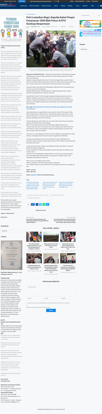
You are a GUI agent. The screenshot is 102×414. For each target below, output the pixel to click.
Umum (77, 6)
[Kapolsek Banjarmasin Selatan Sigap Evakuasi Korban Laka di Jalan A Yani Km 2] (68, 237)
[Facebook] (54, 1)
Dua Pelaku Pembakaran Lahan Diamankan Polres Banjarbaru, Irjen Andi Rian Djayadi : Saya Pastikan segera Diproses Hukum (33, 185)
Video (92, 6)
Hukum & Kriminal (34, 6)
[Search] (98, 6)
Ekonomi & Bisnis (46, 6)
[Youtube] (58, 1)
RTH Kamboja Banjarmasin (33, 197)
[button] (27, 1)
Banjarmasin (23, 6)
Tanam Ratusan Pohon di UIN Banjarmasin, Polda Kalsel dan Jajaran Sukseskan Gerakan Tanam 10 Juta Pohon (50, 185)
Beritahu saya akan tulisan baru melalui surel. (38, 307)
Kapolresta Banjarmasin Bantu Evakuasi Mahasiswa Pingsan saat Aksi (34, 267)
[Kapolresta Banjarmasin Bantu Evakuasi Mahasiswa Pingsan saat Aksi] (34, 258)
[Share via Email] (47, 204)
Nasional (85, 6)
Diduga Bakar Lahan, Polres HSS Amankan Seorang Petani (51, 245)
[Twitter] (56, 1)
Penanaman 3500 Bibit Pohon (57, 195)
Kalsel (56, 6)
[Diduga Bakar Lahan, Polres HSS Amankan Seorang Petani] (51, 237)
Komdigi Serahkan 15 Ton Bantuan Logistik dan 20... (41, 1)
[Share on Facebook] (37, 204)
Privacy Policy (95, 1)
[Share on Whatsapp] (44, 204)
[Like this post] (33, 204)
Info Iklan (88, 1)
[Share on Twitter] (40, 204)
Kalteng (63, 6)
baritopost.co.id (36, 26)
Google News (34, 175)
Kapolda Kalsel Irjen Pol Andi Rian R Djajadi (37, 195)
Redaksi (71, 1)
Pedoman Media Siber (79, 1)
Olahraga (70, 6)
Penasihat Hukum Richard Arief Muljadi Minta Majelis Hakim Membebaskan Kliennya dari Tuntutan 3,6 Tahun (51, 269)
